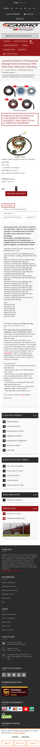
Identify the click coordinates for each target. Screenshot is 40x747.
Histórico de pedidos (9, 614)
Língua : (16, 2)
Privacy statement (19, 733)
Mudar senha (6, 626)
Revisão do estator (13, 445)
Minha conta (6, 622)
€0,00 (32, 43)
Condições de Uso (8, 594)
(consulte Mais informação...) (12, 571)
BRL (34, 8)
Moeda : (7, 8)
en (21, 2)
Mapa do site (6, 598)
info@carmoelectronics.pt (16, 518)
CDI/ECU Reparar (12, 421)
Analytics (15, 737)
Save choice (20, 743)
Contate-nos (11, 54)
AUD (20, 8)
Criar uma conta (7, 630)
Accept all (32, 743)
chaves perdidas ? (10, 45)
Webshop (22, 50)
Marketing (25, 737)
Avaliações (8, 213)
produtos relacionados (15, 209)
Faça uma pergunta (12, 217)
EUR (16, 8)
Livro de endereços (8, 618)
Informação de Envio (9, 586)
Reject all (7, 743)
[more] (34, 415)
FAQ (3, 602)
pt (24, 2)
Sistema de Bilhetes (9, 582)
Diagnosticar (9, 50)
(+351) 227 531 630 (13, 513)
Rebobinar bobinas (8, 72)
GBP (12, 8)
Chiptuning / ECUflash (14, 436)
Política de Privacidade (9, 590)
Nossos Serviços (11, 70)
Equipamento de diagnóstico (17, 441)
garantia (31, 217)
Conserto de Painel (13, 426)
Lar (3, 70)
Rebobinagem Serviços (25, 70)
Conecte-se (30, 14)
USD (29, 8)
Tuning (25, 45)
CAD (25, 8)
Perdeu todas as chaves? (15, 431)
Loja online (11, 450)
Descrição (8, 205)
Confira (21, 19)
